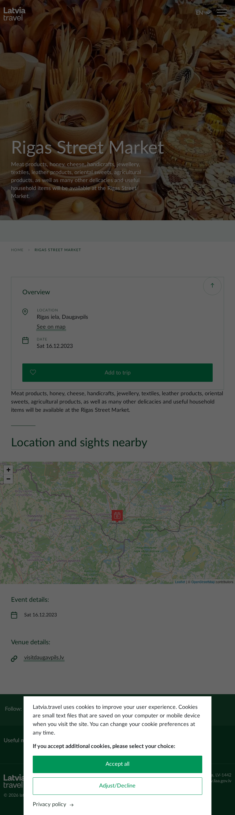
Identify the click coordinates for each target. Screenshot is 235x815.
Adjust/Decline (117, 786)
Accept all (117, 764)
